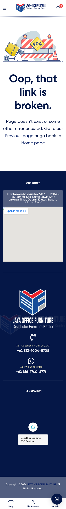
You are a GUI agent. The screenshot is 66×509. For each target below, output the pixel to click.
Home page (33, 142)
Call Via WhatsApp (31, 366)
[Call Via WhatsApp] (31, 361)
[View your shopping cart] (58, 8)
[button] (56, 499)
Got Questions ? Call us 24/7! (33, 345)
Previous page (19, 135)
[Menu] (4, 8)
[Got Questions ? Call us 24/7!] (33, 337)
